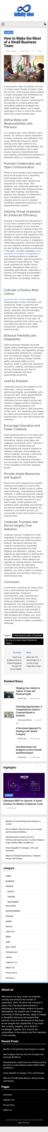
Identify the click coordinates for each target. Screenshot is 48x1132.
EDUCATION (11, 906)
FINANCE (9, 886)
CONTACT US (11, 962)
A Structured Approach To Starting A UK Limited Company (28, 731)
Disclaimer (10, 978)
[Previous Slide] (37, 766)
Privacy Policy (11, 973)
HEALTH (9, 926)
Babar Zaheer (11, 51)
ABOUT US (10, 968)
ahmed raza (22, 698)
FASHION (8, 795)
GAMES (9, 921)
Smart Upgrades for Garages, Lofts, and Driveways (23, 1073)
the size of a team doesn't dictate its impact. (21, 641)
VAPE (8, 942)
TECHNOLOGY (12, 952)
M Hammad (22, 757)
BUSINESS (9, 32)
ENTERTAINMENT (13, 911)
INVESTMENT (13, 902)
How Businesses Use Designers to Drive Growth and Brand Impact (28, 750)
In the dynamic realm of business (27, 635)
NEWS (8, 937)
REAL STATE (11, 947)
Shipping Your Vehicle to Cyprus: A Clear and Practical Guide (28, 691)
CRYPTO (10, 892)
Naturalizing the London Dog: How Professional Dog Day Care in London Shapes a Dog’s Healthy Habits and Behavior (25, 840)
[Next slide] (41, 766)
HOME (8, 876)
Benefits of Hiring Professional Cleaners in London (24, 1049)
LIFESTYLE (10, 932)
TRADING (11, 897)
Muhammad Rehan (25, 720)
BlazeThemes (23, 1123)
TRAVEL (9, 957)
